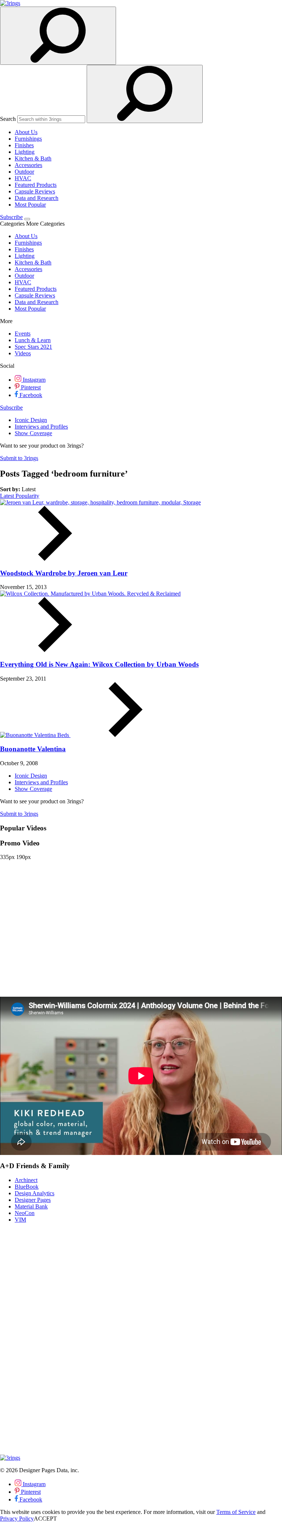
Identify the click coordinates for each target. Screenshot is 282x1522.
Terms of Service (236, 1512)
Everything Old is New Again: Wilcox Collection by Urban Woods (99, 664)
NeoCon (25, 1213)
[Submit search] (145, 94)
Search (8, 119)
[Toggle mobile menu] (27, 219)
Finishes (24, 145)
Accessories (28, 165)
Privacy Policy (17, 1518)
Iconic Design (31, 420)
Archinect (26, 1180)
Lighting (25, 152)
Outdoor (24, 172)
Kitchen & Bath (33, 158)
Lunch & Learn (33, 340)
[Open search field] (58, 36)
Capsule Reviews (35, 191)
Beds (63, 735)
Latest (7, 496)
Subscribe (11, 217)
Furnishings (28, 139)
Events (22, 333)
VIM (20, 1220)
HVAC (23, 178)
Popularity (27, 496)
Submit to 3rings (19, 458)
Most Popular (30, 204)
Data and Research (36, 198)
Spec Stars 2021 (33, 347)
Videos (23, 353)
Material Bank (31, 1206)
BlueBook (27, 1187)
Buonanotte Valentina (33, 749)
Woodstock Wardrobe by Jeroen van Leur (63, 573)
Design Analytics (34, 1193)
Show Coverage (33, 433)
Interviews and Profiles (41, 426)
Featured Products (36, 185)
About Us (26, 132)
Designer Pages (33, 1200)
